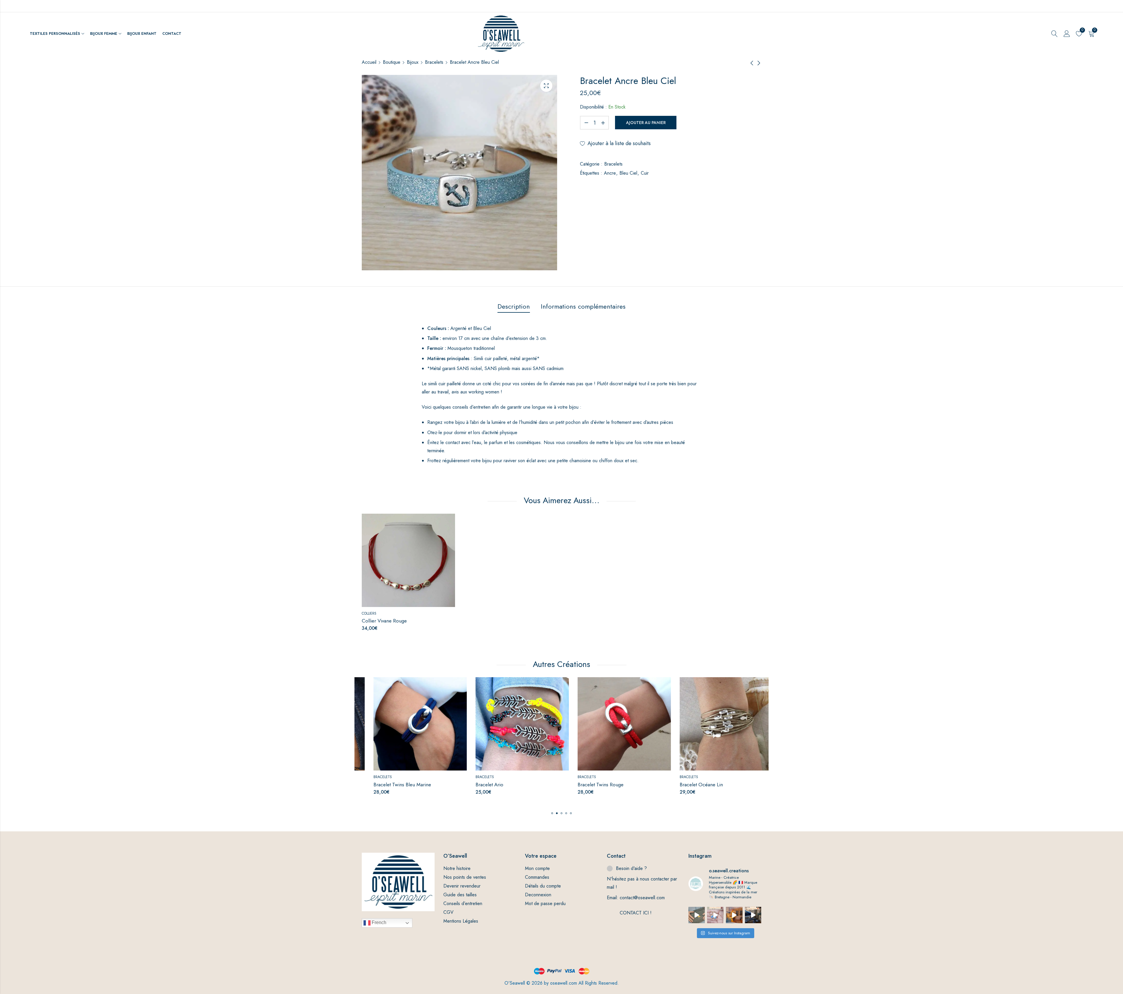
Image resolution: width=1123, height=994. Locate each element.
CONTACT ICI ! (636, 912)
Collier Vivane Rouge (384, 620)
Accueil (369, 62)
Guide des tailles (460, 894)
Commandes (537, 877)
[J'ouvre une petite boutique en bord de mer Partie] (753, 915)
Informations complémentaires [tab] (583, 306)
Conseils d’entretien (462, 903)
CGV (448, 912)
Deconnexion (538, 894)
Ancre (610, 173)
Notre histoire (457, 868)
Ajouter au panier (646, 122)
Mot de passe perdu (545, 903)
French (378, 922)
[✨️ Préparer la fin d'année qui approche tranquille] (715, 915)
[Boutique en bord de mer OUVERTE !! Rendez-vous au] (734, 915)
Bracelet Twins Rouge (487, 784)
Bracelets (434, 62)
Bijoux (412, 62)
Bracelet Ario (376, 784)
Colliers (369, 613)
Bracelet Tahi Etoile (688, 784)
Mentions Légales (460, 921)
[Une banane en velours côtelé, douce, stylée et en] (696, 915)
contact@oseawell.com (642, 897)
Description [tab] (513, 306)
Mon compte (537, 868)
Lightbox (546, 86)
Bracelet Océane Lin (587, 784)
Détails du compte (543, 886)
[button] (552, 813)
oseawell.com (563, 983)
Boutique (391, 62)
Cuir (645, 173)
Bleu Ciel (628, 173)
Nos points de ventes (464, 877)
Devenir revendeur (461, 886)
